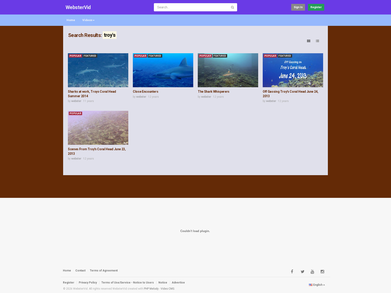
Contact (80, 270)
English (317, 284)
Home (71, 20)
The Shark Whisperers (213, 91)
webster (76, 101)
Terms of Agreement (104, 270)
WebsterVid (78, 7)
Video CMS (167, 288)
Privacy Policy (88, 282)
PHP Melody (151, 288)
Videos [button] (87, 20)
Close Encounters (145, 91)
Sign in (298, 7)
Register (316, 7)
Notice (162, 282)
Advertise (178, 282)
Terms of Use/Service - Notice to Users (127, 282)
